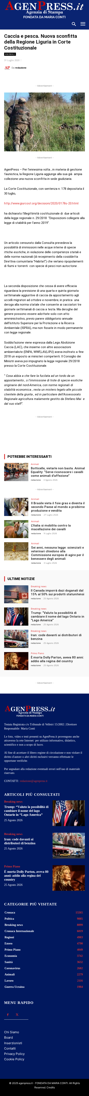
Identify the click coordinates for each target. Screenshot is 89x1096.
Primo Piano (37, 653)
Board (8, 1037)
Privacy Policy (14, 1054)
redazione (20, 67)
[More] (79, 436)
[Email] (50, 78)
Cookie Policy (14, 1059)
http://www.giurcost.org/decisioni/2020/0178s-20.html (41, 203)
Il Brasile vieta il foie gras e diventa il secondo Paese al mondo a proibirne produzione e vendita (58, 506)
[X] (31, 78)
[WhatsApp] (40, 78)
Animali (10, 54)
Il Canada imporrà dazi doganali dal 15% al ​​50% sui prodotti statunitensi (57, 592)
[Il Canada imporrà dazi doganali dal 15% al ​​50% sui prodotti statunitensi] (16, 594)
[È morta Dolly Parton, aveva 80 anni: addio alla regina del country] (16, 661)
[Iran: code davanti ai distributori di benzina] (16, 639)
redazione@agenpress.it (33, 781)
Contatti (10, 1048)
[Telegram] (59, 78)
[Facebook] (21, 78)
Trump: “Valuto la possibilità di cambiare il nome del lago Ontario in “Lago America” (57, 616)
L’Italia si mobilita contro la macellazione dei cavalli (51, 527)
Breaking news (38, 586)
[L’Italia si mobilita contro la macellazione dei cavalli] (16, 529)
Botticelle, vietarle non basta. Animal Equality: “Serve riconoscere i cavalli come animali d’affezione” (58, 472)
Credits (51, 1087)
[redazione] (8, 68)
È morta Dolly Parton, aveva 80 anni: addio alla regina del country (57, 659)
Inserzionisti (13, 1043)
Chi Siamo (11, 1032)
